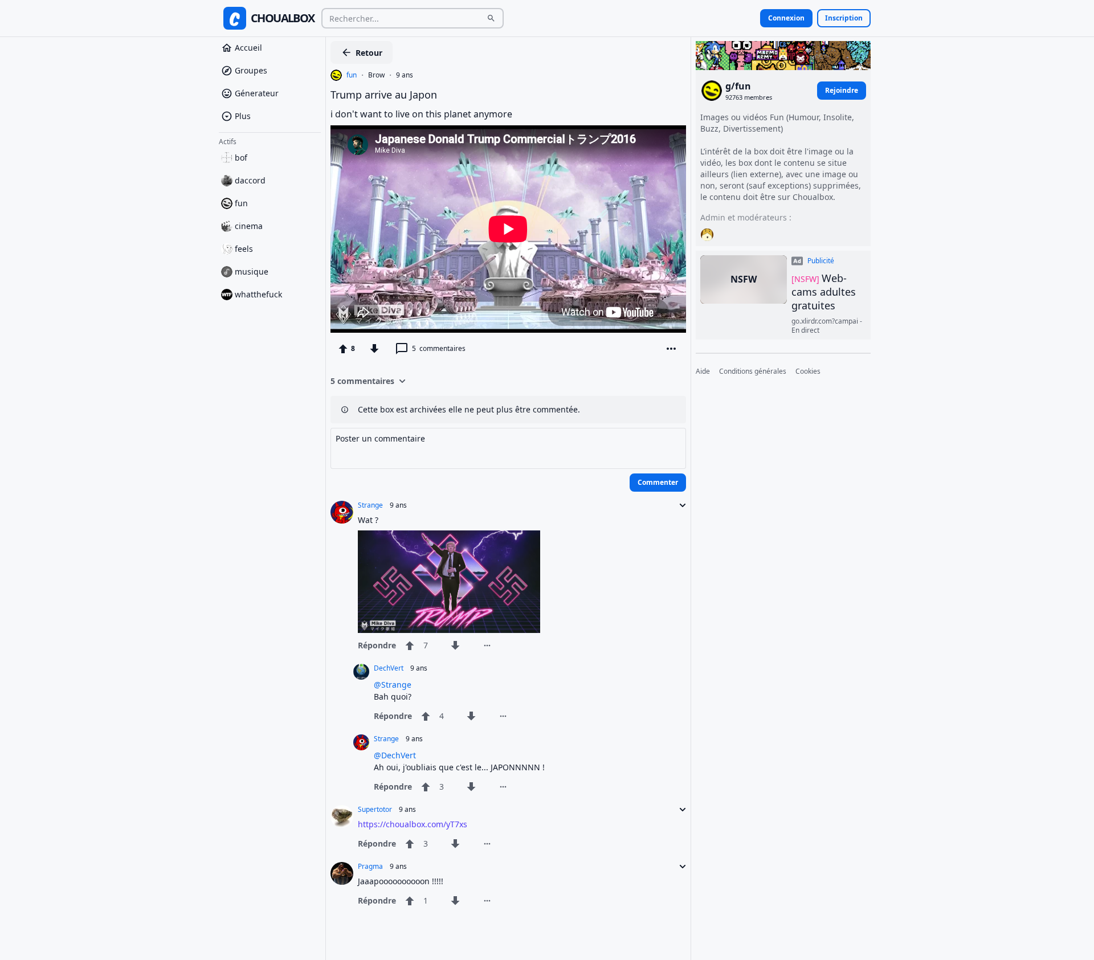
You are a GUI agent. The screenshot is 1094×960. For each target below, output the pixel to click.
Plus (243, 116)
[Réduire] (679, 505)
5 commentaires (362, 380)
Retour (369, 52)
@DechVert (395, 755)
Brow (376, 75)
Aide (703, 371)
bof (241, 157)
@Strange (392, 684)
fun (241, 203)
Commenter (658, 482)
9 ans (404, 75)
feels (244, 248)
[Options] (671, 349)
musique (251, 271)
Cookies (807, 371)
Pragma (370, 866)
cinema (249, 225)
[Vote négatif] (374, 349)
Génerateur (257, 93)
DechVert (388, 668)
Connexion (786, 18)
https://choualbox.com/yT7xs (412, 824)
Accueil (248, 47)
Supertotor (375, 809)
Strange (370, 505)
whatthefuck (258, 294)
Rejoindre (841, 90)
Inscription (844, 18)
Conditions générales (752, 371)
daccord (250, 180)
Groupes (251, 70)
